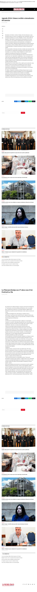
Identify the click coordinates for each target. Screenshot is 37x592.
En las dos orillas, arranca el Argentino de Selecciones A (11, 262)
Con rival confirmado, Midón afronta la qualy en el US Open (11, 259)
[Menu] (2, 9)
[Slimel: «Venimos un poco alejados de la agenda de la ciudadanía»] (18, 239)
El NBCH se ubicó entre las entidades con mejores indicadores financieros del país (18, 202)
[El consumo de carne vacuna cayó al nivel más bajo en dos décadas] (18, 165)
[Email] (2, 33)
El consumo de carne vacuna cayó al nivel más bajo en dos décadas (14, 177)
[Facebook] (2, 29)
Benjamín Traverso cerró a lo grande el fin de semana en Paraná (12, 260)
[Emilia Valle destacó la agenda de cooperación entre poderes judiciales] (18, 140)
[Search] (34, 9)
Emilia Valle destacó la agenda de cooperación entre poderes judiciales (15, 152)
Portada (3, 12)
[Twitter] (2, 31)
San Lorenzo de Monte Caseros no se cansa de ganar (10, 265)
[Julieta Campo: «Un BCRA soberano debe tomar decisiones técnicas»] (18, 214)
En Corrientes (6, 256)
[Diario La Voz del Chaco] (19, 9)
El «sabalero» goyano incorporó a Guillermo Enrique (10, 560)
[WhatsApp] (2, 38)
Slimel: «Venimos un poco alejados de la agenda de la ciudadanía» (14, 251)
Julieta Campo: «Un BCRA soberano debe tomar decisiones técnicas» (15, 227)
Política (3, 151)
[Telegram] (2, 35)
